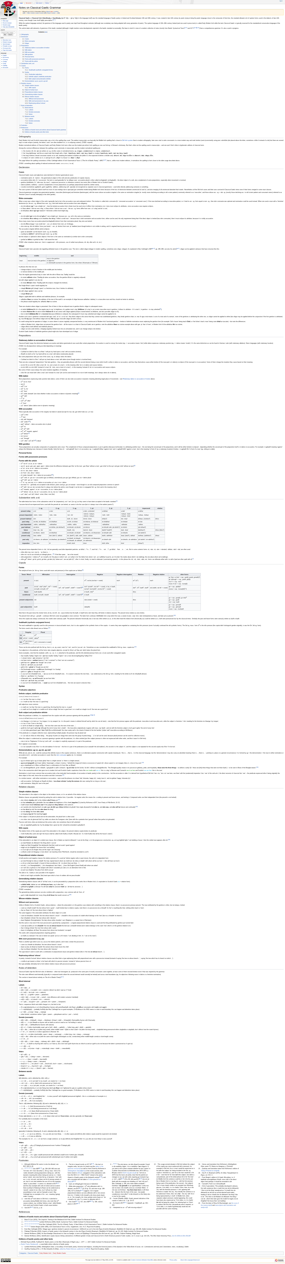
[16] (63, 775)
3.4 (34, 1224)
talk (52, 11)
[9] (82, 587)
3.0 (25, 1224)
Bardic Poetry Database (28, 1244)
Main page (5, 20)
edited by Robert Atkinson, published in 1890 (74, 1249)
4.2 (29, 1226)
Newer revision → (52, 13)
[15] (257, 767)
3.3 (32, 1224)
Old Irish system (127, 140)
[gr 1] (54, 19)
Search (3, 30)
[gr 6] (100, 1176)
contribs (56, 11)
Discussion (29, 3)
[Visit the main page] (8, 8)
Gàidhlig (5, 65)
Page (21, 3)
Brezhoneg (6, 57)
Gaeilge (5, 61)
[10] (175, 615)
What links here (7, 40)
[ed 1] (83, 1171)
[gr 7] (77, 1201)
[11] (49, 627)
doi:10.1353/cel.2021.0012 (180, 1236)
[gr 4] (197, 27)
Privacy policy (173, 1260)
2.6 (38, 1221)
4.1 (27, 1226)
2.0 (25, 1168)
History (47, 3)
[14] (143, 762)
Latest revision (40, 13)
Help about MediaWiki (8, 27)
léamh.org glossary (129, 1173)
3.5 (36, 1224)
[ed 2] (74, 1181)
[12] (135, 646)
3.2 (29, 1224)
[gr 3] (195, 27)
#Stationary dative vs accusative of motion (136, 379)
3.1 (27, 1224)
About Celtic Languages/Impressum (190, 1260)
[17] (59, 799)
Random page (6, 25)
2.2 (29, 1168)
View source (39, 3)
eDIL (78, 1173)
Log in (281, 1)
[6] (53, 554)
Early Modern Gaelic (59, 1253)
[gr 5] (178, 248)
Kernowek (5, 67)
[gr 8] (93, 715)
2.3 (32, 1168)
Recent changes (7, 23)
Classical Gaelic (33, 1253)
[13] (91, 715)
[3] (29, 433)
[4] (134, 465)
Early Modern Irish (45, 1253)
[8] (82, 570)
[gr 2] (185, 27)
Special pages (6, 44)
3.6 (38, 1224)
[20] (70, 894)
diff (24, 13)
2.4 (34, 1221)
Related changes (7, 42)
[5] (116, 501)
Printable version (7, 46)
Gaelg (4, 63)
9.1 (116, 1163)
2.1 (27, 1168)
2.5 (36, 1221)
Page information (7, 50)
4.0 (25, 1226)
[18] (137, 806)
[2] (78, 393)
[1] (160, 309)
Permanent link (7, 48)
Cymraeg (5, 59)
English (5, 55)
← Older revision (30, 13)
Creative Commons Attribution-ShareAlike (142, 1260)
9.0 (114, 1163)
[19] (169, 839)
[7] (193, 558)
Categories (22, 1253)
